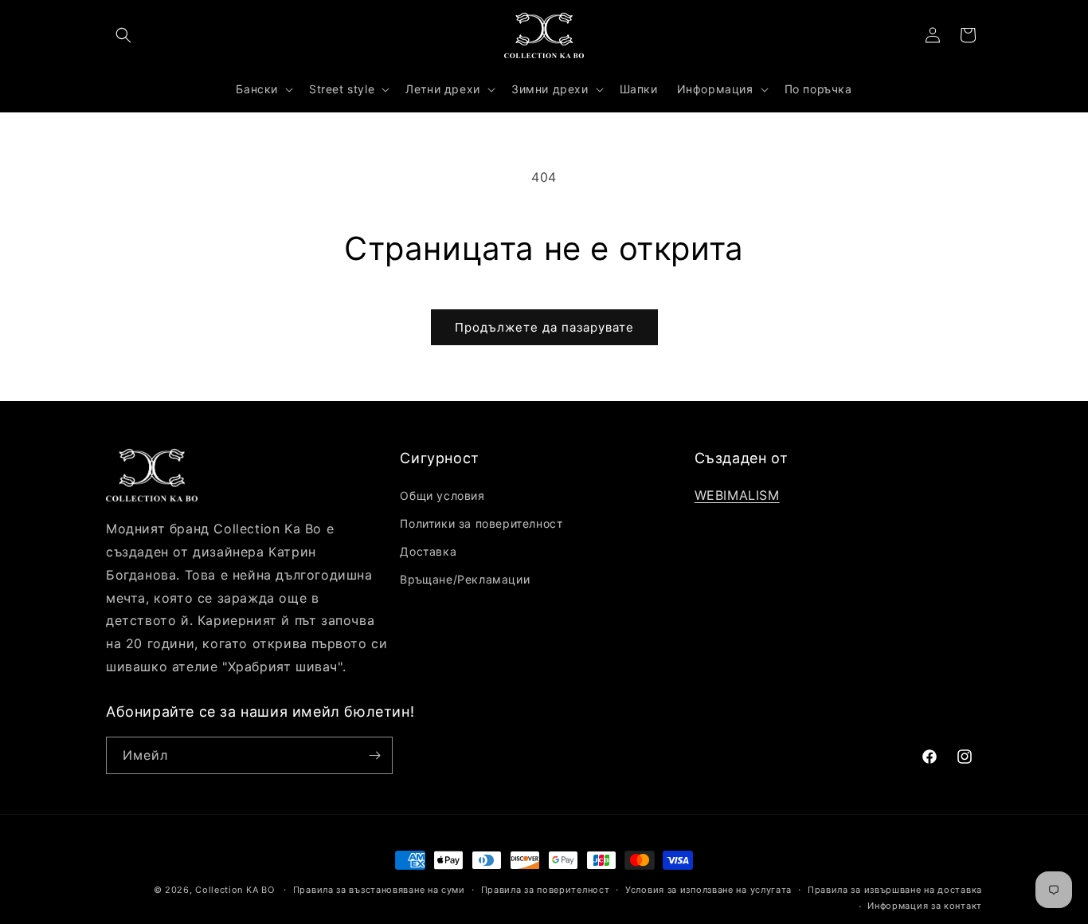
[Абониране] (374, 755)
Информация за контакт (924, 905)
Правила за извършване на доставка (895, 889)
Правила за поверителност (545, 889)
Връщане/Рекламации (465, 579)
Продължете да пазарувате (544, 327)
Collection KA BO (234, 889)
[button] (123, 35)
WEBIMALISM (737, 495)
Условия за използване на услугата (708, 889)
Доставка (428, 551)
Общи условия (442, 495)
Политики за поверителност (481, 523)
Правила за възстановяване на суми (379, 889)
